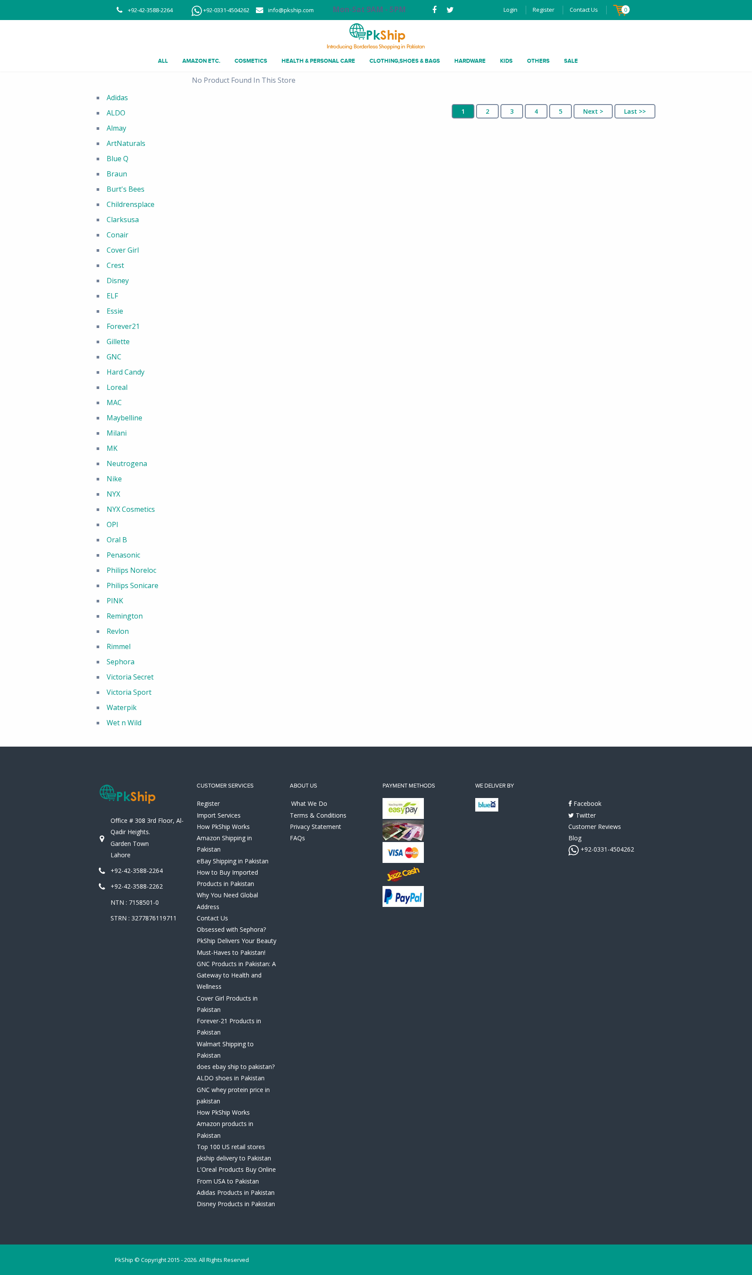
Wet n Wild (124, 722)
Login (510, 10)
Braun (117, 174)
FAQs (297, 838)
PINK (115, 600)
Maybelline (124, 418)
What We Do (309, 803)
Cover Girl (123, 250)
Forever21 (123, 326)
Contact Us (584, 10)
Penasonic (123, 555)
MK (112, 448)
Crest (115, 265)
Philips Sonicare (132, 585)
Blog (574, 838)
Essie (115, 311)
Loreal (117, 387)
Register (543, 10)
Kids (506, 60)
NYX (113, 494)
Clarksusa (123, 219)
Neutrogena (127, 463)
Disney (118, 280)
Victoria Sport (129, 692)
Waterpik (122, 707)
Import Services (219, 815)
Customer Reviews (594, 826)
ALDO (116, 113)
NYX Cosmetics (131, 509)
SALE (571, 60)
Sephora (120, 661)
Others (538, 60)
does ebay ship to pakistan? (236, 1066)
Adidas (117, 97)
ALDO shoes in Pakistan (231, 1078)
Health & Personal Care (318, 60)
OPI (112, 524)
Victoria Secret (130, 677)
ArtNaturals (126, 143)
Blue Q (117, 158)
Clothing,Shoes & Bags (404, 60)
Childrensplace (130, 204)
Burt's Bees (125, 189)
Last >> (635, 111)
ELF (112, 296)
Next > (593, 111)
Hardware (470, 60)
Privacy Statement (315, 826)
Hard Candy (125, 372)
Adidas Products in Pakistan (236, 1192)
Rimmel (119, 646)
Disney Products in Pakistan (236, 1204)
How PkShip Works (223, 826)
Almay (116, 128)
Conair (117, 235)
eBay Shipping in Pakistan (233, 861)
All (163, 60)
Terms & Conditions (318, 815)
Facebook (586, 803)
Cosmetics (251, 60)
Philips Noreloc (131, 570)
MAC (114, 402)
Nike (114, 479)
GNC (114, 357)
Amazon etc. (201, 60)
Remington (125, 616)
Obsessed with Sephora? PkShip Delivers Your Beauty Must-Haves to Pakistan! (236, 941)
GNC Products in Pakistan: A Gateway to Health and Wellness (236, 975)
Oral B (117, 539)
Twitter (585, 815)
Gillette (118, 341)
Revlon (118, 631)
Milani (117, 433)
